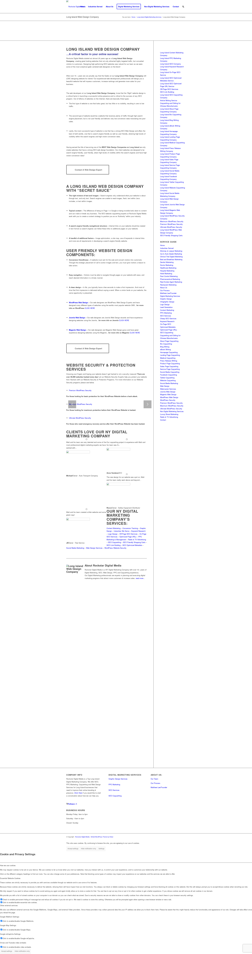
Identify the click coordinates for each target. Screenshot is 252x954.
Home (162, 245)
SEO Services (165, 315)
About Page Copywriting (169, 341)
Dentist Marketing (167, 262)
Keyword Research (138, 531)
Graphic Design (166, 299)
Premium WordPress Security (80, 390)
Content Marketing (113, 528)
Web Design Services (94, 548)
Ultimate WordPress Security (80, 418)
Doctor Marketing (166, 265)
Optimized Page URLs (127, 536)
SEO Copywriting (114, 542)
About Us (163, 287)
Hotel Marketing (166, 273)
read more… (140, 578)
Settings (101, 848)
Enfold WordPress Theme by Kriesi (102, 837)
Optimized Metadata (167, 327)
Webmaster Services (168, 389)
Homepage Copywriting (169, 352)
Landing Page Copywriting (170, 355)
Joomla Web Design (77, 317)
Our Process (165, 290)
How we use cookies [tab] (8, 865)
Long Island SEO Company (170, 64)
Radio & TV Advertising (137, 539)
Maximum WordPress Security (80, 404)
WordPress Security (167, 400)
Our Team (154, 779)
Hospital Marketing (167, 270)
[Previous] (72, 404)
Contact (163, 420)
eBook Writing (165, 349)
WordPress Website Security (115, 548)
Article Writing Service (168, 100)
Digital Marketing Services (170, 296)
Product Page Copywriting (170, 363)
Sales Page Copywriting (169, 366)
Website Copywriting (168, 380)
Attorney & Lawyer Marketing (171, 251)
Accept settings (73, 848)
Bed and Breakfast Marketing (171, 259)
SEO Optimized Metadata (132, 545)
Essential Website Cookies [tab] (10, 878)
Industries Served (167, 248)
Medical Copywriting (167, 358)
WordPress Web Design (78, 302)
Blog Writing (164, 346)
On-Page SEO (165, 324)
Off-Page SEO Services (128, 534)
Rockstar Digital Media (82, 837)
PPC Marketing (166, 313)
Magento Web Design (77, 330)
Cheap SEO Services (168, 318)
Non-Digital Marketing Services (172, 411)
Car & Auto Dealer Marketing (171, 254)
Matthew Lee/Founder (168, 293)
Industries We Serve (121, 531)
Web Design (164, 386)
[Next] (147, 404)
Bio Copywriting (166, 344)
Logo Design (112, 534)
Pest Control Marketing (169, 276)
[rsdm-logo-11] (76, 6)
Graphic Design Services (118, 779)
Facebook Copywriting (168, 374)
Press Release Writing (168, 360)
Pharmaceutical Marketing (170, 279)
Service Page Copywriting (170, 369)
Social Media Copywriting (169, 372)
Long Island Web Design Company (82, 16)
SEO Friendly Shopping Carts (134, 542)
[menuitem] (82, 6)
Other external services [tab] (9, 905)
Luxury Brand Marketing (169, 414)
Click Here (78, 793)
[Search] (183, 6)
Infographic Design (167, 301)
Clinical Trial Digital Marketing (171, 256)
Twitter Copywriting (167, 377)
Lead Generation (166, 307)
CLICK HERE (90, 308)
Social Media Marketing (75, 548)
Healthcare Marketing (168, 268)
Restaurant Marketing (168, 284)
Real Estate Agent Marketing (171, 282)
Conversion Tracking (130, 528)
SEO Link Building (113, 545)
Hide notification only (88, 848)
